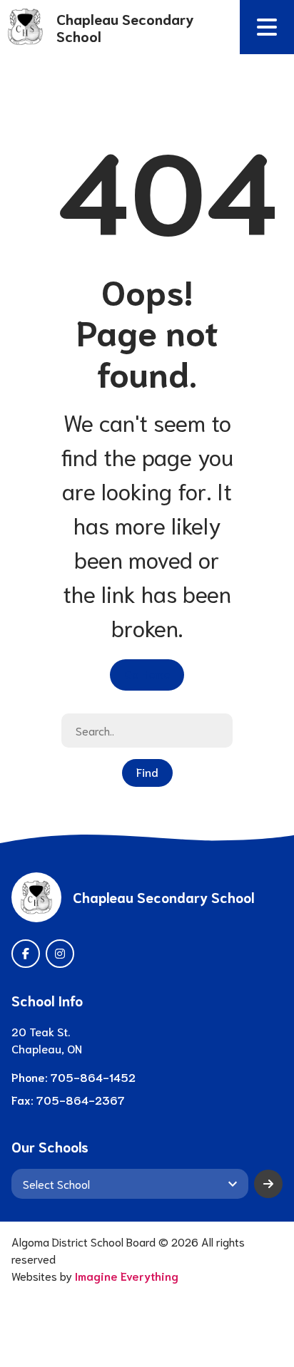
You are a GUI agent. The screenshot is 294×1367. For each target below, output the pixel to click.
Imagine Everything (126, 1275)
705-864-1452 (93, 1076)
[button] (267, 27)
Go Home (147, 673)
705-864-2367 (80, 1099)
